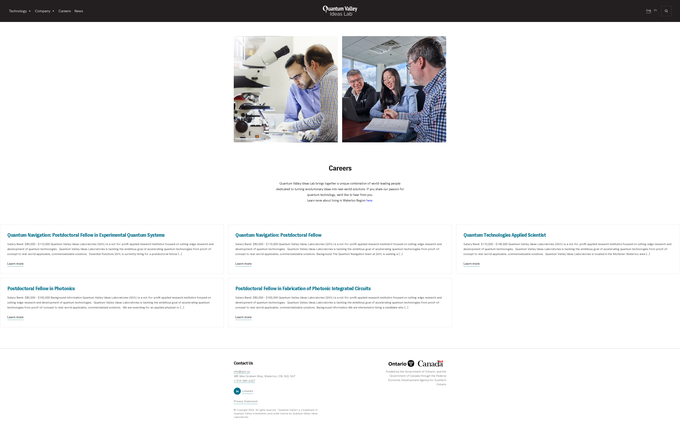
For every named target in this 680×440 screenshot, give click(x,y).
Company (42, 11)
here (369, 200)
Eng (648, 10)
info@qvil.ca (242, 371)
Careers (64, 11)
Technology (18, 11)
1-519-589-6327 (244, 381)
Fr (655, 10)
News (78, 11)
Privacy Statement (246, 401)
